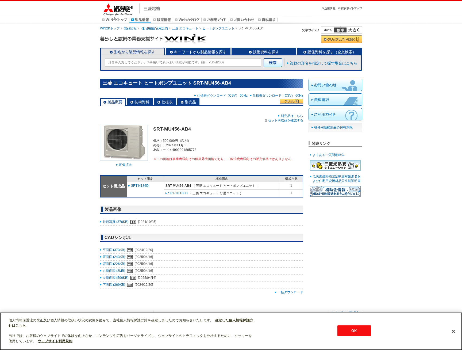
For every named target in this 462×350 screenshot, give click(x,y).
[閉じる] (453, 331)
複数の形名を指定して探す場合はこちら (323, 63)
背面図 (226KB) (114, 264)
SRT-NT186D (178, 193)
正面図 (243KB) (114, 257)
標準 (340, 30)
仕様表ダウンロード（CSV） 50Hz (223, 95)
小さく (331, 30)
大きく (351, 30)
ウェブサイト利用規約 (55, 341)
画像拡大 (125, 165)
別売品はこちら (292, 116)
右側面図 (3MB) (114, 271)
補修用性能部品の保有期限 (333, 127)
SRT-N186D (140, 186)
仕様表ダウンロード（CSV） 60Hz (278, 95)
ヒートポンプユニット (218, 28)
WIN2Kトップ (110, 28)
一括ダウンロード (290, 292)
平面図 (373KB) (114, 250)
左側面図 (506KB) (116, 278)
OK (353, 331)
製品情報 (130, 28)
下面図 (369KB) (114, 285)
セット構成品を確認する (285, 120)
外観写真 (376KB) (116, 222)
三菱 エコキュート (185, 28)
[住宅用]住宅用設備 (154, 28)
